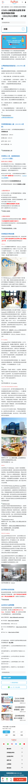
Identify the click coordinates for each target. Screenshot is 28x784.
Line (7, 780)
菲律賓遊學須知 (6, 22)
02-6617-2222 (7, 728)
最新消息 (6, 7)
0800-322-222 (18, 773)
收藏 (3, 779)
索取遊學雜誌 (15, 682)
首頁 (2, 7)
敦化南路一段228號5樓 (9, 726)
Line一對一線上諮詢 (15, 687)
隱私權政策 (22, 775)
